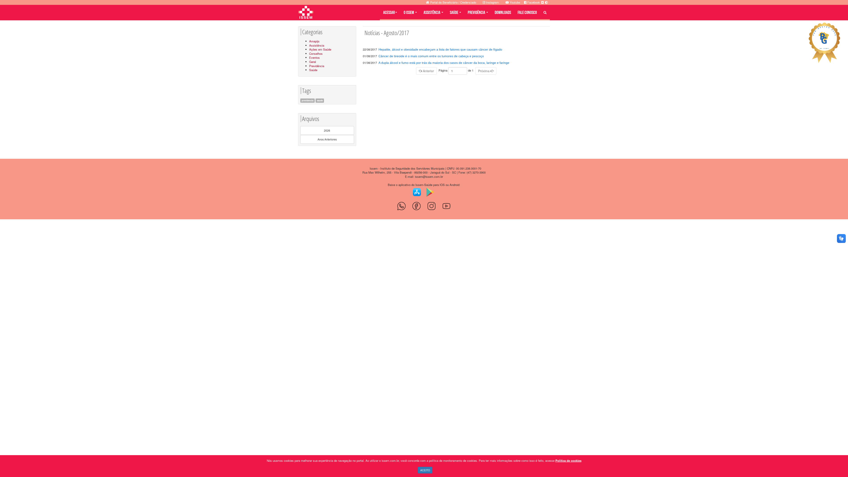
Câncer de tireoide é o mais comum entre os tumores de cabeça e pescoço (431, 56)
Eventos (314, 57)
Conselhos (316, 53)
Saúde (313, 70)
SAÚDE (454, 12)
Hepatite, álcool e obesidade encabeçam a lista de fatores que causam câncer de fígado (440, 49)
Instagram (492, 2)
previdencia (307, 100)
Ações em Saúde (320, 49)
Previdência (316, 66)
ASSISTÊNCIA (432, 12)
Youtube (514, 2)
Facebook (533, 2)
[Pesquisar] (545, 12)
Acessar (389, 12)
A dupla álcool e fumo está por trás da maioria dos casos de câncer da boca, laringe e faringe (444, 62)
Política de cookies (568, 460)
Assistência (316, 45)
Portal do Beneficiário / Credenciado (452, 2)
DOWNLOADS (503, 12)
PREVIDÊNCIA (477, 12)
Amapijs (314, 41)
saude (320, 100)
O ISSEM (409, 12)
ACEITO (425, 470)
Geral (312, 62)
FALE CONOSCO (527, 12)
